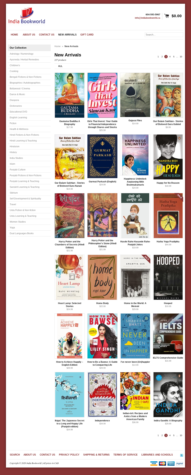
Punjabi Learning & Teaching (24, 181)
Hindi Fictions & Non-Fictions (24, 135)
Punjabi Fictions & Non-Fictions (25, 175)
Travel (13, 204)
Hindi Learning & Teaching (23, 140)
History (13, 152)
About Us (30, 454)
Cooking (14, 71)
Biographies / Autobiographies (25, 82)
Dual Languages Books (22, 233)
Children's (15, 65)
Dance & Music (17, 94)
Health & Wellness (19, 129)
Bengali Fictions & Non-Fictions (25, 77)
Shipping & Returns (96, 454)
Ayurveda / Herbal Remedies (24, 59)
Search (15, 454)
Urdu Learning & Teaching (23, 216)
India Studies (16, 158)
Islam (12, 164)
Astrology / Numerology (21, 54)
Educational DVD (18, 111)
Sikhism (14, 193)
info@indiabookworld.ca (147, 18)
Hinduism (14, 146)
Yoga (12, 227)
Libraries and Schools (157, 454)
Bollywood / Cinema (20, 88)
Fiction (13, 123)
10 (181, 56)
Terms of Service (125, 454)
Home (57, 46)
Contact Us (47, 454)
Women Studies (18, 221)
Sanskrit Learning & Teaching (25, 187)
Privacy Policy (69, 454)
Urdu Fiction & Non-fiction (23, 210)
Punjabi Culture (18, 169)
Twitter (181, 454)
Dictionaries (16, 106)
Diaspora (14, 100)
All (60, 66)
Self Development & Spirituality (25, 198)
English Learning (18, 117)
